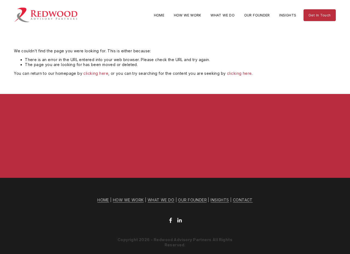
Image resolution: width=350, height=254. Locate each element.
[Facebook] (170, 220)
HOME (159, 15)
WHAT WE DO (223, 15)
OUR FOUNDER (257, 15)
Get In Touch (319, 15)
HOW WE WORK (187, 15)
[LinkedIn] (179, 220)
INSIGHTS (287, 15)
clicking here (95, 73)
